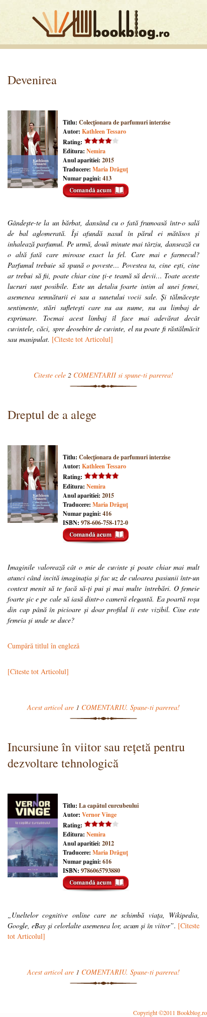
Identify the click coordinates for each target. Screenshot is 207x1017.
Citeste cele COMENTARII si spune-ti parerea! (103, 375)
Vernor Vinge (99, 814)
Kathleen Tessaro (104, 131)
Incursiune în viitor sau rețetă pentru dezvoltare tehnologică (96, 755)
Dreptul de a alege (52, 414)
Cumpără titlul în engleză (43, 645)
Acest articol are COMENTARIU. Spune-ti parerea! (103, 707)
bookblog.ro (103, 24)
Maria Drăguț (110, 169)
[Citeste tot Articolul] (82, 339)
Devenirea (32, 80)
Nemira (96, 151)
